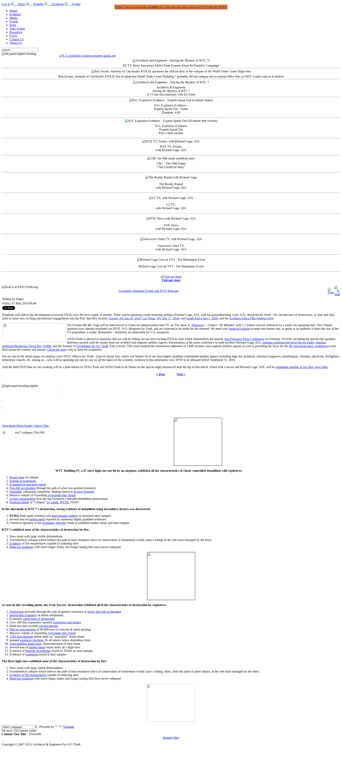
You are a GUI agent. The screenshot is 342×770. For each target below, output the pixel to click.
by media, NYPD (58, 502)
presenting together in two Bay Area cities (302, 367)
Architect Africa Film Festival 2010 (251, 318)
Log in (6, 4)
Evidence (15, 14)
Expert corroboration (22, 498)
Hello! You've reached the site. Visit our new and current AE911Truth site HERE (171, 7)
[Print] (331, 292)
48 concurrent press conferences (309, 346)
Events (14, 21)
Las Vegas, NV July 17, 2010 (160, 318)
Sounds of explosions (23, 481)
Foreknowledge (19, 502)
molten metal (37, 519)
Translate (68, 726)
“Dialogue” (198, 325)
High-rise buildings (21, 547)
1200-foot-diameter (21, 636)
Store (13, 25)
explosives (31, 654)
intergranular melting (65, 515)
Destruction (17, 611)
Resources (16, 32)
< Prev (160, 374)
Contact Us (17, 39)
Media (13, 18)
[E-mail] (337, 294)
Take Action (17, 28)
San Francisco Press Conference (244, 339)
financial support (239, 328)
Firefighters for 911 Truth (92, 346)
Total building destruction (25, 643)
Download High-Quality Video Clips (25, 425)
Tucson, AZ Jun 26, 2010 (124, 318)
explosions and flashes (67, 622)
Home (13, 10)
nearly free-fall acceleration (104, 611)
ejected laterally (48, 626)
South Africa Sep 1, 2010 (202, 318)
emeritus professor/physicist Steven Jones (288, 342)
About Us (16, 43)
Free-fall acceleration (23, 488)
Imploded (15, 491)
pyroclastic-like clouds (62, 495)
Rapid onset (17, 477)
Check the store (56, 349)
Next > (181, 374)
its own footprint (84, 491)
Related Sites (171, 737)
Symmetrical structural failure (28, 484)
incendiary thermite (54, 523)
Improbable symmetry (23, 615)
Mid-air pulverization (23, 629)
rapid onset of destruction (39, 618)
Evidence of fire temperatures (28, 675)
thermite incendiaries (38, 651)
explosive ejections (32, 640)
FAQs (13, 35)
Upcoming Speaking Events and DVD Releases (149, 291)
